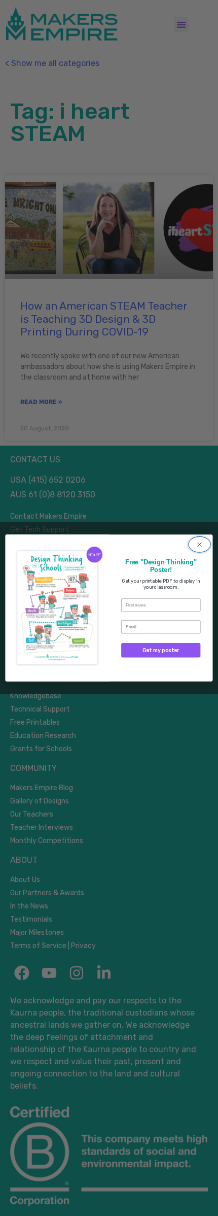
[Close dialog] (200, 545)
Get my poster (160, 650)
